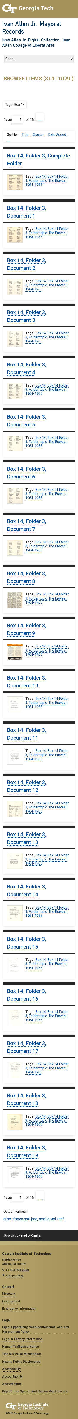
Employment (11, 1301)
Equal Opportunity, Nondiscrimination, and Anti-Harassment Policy (36, 1329)
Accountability (12, 1376)
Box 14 (40, 176)
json (34, 1219)
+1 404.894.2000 (17, 1270)
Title (25, 135)
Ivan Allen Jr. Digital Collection (31, 40)
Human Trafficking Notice (20, 1346)
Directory (8, 1293)
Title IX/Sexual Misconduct (21, 1354)
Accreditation (12, 1384)
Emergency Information (19, 1308)
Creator (39, 135)
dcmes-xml (21, 1219)
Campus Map (15, 1275)
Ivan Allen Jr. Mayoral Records (31, 28)
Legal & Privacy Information (22, 1339)
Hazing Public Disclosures (21, 1361)
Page (7, 120)
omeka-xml (47, 1219)
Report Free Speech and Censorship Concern (35, 1391)
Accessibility (11, 1369)
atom (7, 1219)
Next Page (40, 117)
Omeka (36, 1235)
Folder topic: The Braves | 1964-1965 (46, 183)
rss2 (60, 1219)
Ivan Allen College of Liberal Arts (36, 42)
